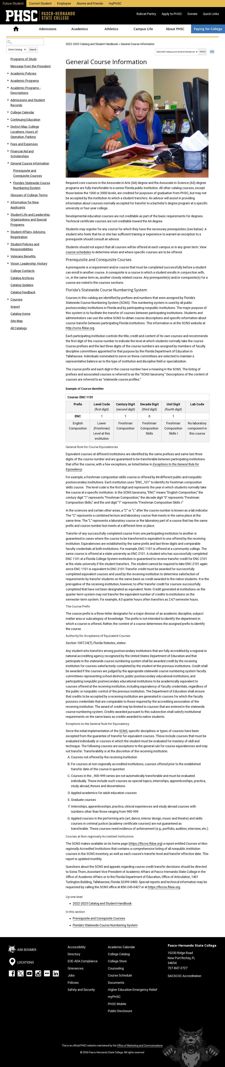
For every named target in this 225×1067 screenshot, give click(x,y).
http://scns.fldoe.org (80, 328)
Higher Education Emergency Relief (132, 989)
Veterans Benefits (23, 256)
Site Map (17, 321)
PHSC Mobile (117, 1004)
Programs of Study (24, 59)
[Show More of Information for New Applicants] (8, 202)
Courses (16, 299)
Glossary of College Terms (29, 195)
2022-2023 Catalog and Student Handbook (92, 44)
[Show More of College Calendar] (8, 112)
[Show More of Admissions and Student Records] (8, 100)
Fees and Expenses (24, 144)
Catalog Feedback (23, 292)
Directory (74, 954)
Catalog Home (20, 314)
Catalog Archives (22, 278)
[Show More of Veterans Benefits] (8, 256)
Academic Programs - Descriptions (26, 90)
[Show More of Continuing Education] (8, 119)
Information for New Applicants (25, 204)
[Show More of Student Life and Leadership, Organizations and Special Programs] (8, 214)
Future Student (13, 3)
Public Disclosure (120, 1011)
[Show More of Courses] (8, 299)
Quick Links (211, 14)
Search (33, 49)
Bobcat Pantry (146, 14)
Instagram (38, 973)
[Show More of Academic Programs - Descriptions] (8, 87)
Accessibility (77, 947)
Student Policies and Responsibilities (25, 246)
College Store (117, 961)
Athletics (111, 29)
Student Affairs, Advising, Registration (28, 234)
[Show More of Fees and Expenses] (8, 144)
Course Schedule (120, 975)
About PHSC (175, 29)
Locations (25, 962)
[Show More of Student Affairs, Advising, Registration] (8, 231)
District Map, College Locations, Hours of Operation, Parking (25, 132)
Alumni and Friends (90, 3)
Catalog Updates (22, 285)
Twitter (20, 973)
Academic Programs (25, 81)
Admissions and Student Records (28, 102)
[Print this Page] (212, 52)
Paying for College (208, 29)
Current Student (40, 3)
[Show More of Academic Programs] (8, 80)
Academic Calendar (121, 947)
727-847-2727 (177, 968)
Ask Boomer (26, 949)
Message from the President (31, 66)
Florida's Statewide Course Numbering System (105, 925)
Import (15, 307)
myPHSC (115, 3)
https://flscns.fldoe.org (146, 843)
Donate (192, 14)
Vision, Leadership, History (29, 263)
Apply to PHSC (172, 14)
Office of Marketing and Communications (140, 1045)
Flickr (47, 973)
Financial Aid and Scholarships (22, 153)
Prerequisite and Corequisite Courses (99, 918)
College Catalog (119, 954)
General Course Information (30, 163)
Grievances (75, 968)
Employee (64, 3)
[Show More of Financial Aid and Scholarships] (8, 151)
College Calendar (22, 112)
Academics (79, 29)
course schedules (78, 252)
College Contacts (23, 271)
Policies (73, 982)
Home (16, 28)
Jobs (71, 975)
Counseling (116, 968)
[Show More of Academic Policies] (8, 73)
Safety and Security (81, 989)
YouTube (29, 973)
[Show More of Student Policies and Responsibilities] (8, 244)
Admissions (47, 29)
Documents (116, 982)
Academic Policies (23, 73)
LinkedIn (55, 973)
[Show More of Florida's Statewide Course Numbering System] (10, 182)
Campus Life (143, 29)
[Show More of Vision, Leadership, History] (8, 263)
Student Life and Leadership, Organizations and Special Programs (30, 220)
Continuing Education (25, 119)
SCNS (123, 731)
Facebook (11, 973)
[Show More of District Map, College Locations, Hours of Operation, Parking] (8, 126)
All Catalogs (19, 328)
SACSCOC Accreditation (184, 976)
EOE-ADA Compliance (83, 961)
